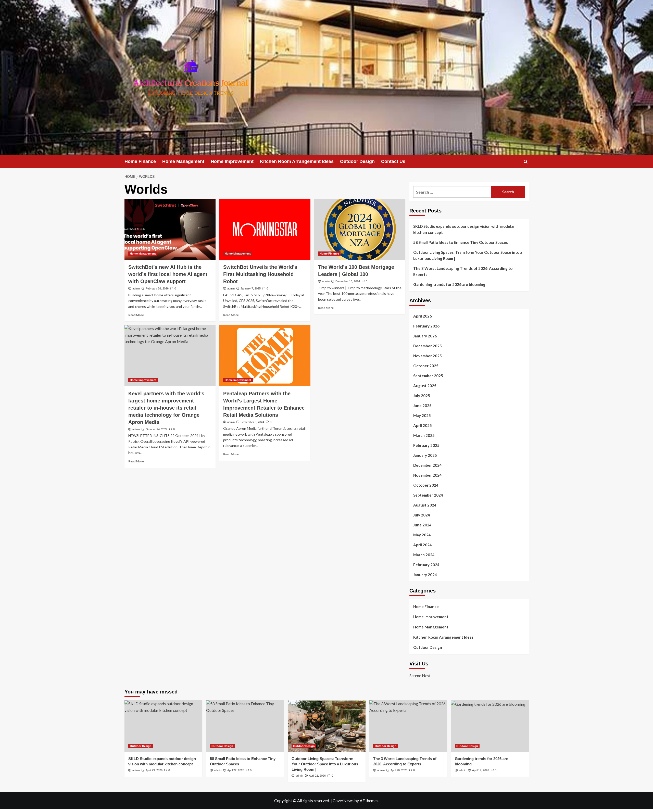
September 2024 (428, 495)
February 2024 (426, 564)
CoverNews (343, 800)
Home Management (183, 161)
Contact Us (393, 161)
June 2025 (422, 405)
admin (136, 288)
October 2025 (425, 365)
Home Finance (140, 161)
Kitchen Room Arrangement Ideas (297, 161)
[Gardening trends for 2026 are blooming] (490, 726)
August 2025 (424, 385)
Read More (136, 315)
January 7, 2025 (251, 288)
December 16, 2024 (347, 281)
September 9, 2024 (252, 422)
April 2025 (422, 425)
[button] (525, 161)
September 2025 (428, 375)
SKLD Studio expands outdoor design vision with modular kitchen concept (464, 229)
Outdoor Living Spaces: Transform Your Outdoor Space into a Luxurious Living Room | (467, 255)
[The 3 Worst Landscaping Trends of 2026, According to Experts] (408, 726)
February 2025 (426, 445)
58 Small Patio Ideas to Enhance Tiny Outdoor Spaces (460, 242)
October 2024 (425, 485)
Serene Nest (420, 675)
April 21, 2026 (317, 775)
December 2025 (427, 346)
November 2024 (427, 475)
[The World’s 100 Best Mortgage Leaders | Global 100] (359, 229)
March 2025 (424, 435)
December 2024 (427, 465)
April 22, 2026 (235, 770)
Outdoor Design (357, 161)
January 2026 (425, 336)
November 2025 (427, 355)
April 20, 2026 (399, 770)
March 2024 (424, 554)
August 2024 (424, 505)
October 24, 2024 (156, 429)
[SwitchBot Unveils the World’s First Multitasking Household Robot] (264, 229)
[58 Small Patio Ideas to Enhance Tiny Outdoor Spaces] (245, 726)
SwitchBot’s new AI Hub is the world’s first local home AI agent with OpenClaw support (167, 274)
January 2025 (425, 455)
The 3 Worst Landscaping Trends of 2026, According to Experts (462, 271)
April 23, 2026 (154, 770)
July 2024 (421, 515)
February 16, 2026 (157, 288)
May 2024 (422, 535)
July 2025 (421, 395)
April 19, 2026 (480, 770)
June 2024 (422, 525)
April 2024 (422, 544)
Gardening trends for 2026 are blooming (449, 284)
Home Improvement (232, 161)
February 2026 (426, 326)
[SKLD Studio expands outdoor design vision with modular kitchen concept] (163, 726)
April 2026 (422, 316)
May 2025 (422, 415)
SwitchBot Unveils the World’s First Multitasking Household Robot (260, 274)
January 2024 (425, 574)
